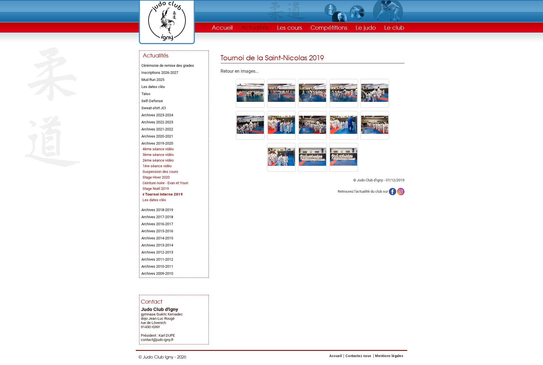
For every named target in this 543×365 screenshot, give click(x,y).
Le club (394, 27)
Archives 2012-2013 (157, 252)
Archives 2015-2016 (157, 231)
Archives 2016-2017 (157, 224)
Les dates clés (153, 87)
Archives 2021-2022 (157, 129)
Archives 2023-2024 (157, 115)
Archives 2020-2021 (157, 136)
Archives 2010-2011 (157, 266)
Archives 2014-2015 (157, 238)
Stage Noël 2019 (156, 188)
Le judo (366, 27)
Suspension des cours (160, 171)
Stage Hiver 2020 (156, 177)
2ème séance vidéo (158, 160)
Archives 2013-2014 (157, 245)
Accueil (222, 27)
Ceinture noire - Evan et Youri (165, 183)
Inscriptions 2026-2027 (159, 72)
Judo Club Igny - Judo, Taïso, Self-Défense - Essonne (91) (166, 21)
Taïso (145, 94)
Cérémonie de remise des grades (167, 65)
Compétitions (329, 27)
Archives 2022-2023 (157, 122)
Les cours (289, 27)
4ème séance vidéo (158, 149)
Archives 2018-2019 (157, 210)
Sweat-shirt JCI (153, 108)
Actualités (255, 27)
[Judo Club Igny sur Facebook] (392, 191)
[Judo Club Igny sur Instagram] (400, 191)
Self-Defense (152, 101)
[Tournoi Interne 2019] (250, 100)
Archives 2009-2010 (157, 273)
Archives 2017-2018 (157, 217)
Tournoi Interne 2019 (164, 194)
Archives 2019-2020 (157, 143)
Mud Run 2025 (152, 80)
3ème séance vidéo (158, 155)
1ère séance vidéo (157, 166)
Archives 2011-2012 (157, 259)
